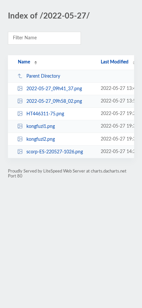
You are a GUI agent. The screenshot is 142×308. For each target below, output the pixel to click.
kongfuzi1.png (40, 126)
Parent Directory (43, 76)
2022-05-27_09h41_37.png (54, 89)
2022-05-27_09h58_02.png (54, 101)
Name (24, 62)
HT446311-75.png (45, 114)
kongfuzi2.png (40, 139)
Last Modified (114, 62)
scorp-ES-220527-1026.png (54, 152)
